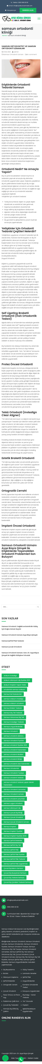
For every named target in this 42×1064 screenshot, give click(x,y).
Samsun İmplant (10, 827)
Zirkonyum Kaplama (10, 977)
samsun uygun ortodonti (13, 803)
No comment (32, 54)
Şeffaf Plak (27, 977)
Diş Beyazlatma (9, 970)
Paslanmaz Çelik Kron (11, 1001)
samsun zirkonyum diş (12, 808)
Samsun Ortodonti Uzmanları (15, 789)
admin (16, 52)
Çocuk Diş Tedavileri (10, 1005)
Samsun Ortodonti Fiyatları (14, 740)
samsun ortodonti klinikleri (13, 754)
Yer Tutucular (28, 1001)
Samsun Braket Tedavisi (13, 708)
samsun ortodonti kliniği (13, 759)
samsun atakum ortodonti (14, 703)
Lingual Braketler (29, 981)
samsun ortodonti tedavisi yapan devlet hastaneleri (19, 783)
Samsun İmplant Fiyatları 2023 (15, 836)
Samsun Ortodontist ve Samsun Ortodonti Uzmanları (19, 47)
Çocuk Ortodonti (9, 991)
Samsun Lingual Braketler (13, 727)
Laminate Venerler (29, 973)
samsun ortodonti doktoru (13, 736)
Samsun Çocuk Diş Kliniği (13, 813)
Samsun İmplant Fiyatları (13, 831)
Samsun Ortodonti (11, 731)
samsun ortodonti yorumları (14, 799)
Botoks (5, 973)
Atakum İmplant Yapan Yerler (15, 685)
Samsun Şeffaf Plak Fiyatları (14, 854)
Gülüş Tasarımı (28, 970)
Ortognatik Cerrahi (10, 985)
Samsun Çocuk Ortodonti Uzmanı (16, 822)
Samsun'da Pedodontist (13, 694)
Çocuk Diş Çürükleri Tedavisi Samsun (17, 882)
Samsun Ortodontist (11, 768)
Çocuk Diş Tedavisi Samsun (14, 878)
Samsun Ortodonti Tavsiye (14, 773)
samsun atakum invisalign (13, 699)
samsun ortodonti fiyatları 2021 (15, 745)
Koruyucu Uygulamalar (31, 991)
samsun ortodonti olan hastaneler (16, 764)
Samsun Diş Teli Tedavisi (13, 713)
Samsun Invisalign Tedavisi (14, 722)
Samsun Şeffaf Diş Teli (12, 845)
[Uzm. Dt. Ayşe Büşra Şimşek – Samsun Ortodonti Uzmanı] (16, 18)
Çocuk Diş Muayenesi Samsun (15, 873)
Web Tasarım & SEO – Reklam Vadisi (24, 1058)
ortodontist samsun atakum (14, 689)
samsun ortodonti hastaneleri (15, 750)
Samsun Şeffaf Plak (11, 850)
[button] (5, 1058)
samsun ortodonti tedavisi (13, 778)
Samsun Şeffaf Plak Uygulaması (16, 864)
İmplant (25, 1005)
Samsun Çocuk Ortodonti (12, 647)
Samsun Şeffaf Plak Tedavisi (13, 641)
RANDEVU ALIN (28, 10)
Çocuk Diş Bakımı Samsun (13, 868)
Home (4, 35)
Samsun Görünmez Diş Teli (14, 717)
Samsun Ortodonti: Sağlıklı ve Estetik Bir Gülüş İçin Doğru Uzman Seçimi (20, 627)
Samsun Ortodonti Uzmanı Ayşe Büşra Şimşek (19, 635)
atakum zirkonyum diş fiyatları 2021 (17, 680)
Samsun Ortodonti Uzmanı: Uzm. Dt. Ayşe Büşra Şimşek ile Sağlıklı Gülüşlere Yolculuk (20, 654)
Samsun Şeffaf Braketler (13, 840)
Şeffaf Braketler (9, 981)
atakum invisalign (10, 676)
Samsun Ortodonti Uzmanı (13, 54)
